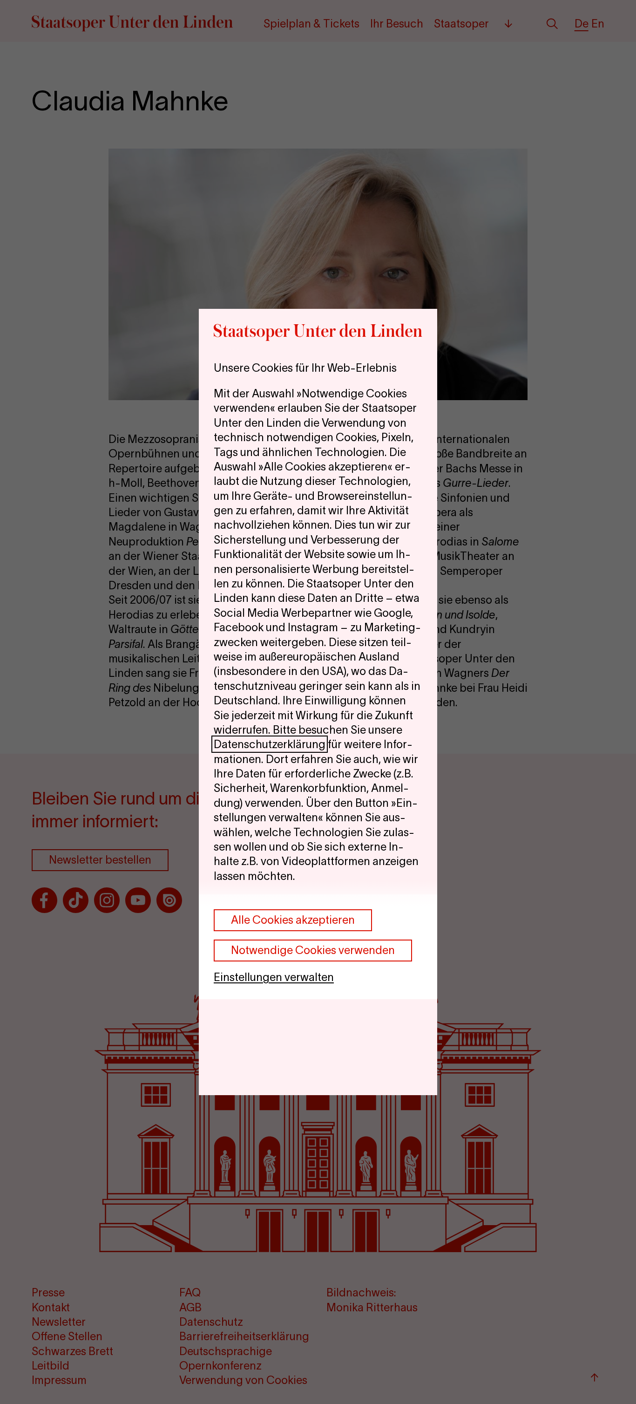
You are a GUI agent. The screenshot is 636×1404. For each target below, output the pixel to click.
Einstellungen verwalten (274, 977)
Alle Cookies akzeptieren (293, 919)
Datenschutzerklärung (269, 744)
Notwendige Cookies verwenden (313, 950)
